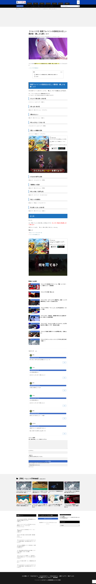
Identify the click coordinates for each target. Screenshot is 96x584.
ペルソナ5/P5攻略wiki (33, 67)
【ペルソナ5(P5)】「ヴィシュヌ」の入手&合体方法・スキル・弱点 (53, 308)
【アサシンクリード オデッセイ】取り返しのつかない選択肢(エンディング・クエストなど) (26, 525)
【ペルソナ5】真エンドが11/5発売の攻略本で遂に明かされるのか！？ (71, 492)
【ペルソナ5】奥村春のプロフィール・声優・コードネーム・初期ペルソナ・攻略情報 (53, 284)
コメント (38, 439)
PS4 (35, 3)
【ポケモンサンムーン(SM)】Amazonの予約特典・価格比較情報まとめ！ (23, 505)
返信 (64, 362)
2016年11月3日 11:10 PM (34, 426)
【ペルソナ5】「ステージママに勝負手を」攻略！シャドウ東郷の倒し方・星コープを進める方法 (53, 300)
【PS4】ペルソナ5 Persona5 (28, 8)
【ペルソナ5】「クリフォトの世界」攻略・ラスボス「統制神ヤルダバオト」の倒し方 (39, 505)
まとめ (36, 76)
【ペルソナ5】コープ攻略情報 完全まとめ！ (55, 492)
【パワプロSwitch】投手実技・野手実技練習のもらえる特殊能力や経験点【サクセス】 (26, 520)
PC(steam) (48, 3)
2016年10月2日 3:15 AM (34, 357)
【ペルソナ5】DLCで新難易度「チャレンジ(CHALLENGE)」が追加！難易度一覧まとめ (71, 505)
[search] (78, 6)
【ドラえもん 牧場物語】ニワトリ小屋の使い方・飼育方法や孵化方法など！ (26, 546)
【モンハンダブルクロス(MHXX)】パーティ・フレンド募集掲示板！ (26, 530)
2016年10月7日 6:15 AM (34, 370)
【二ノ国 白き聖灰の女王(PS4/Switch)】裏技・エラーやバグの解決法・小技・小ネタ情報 (26, 551)
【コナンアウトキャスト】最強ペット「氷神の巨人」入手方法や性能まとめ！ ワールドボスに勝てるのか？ (26, 556)
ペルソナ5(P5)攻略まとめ (35, 234)
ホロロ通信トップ (25, 576)
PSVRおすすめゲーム (54, 576)
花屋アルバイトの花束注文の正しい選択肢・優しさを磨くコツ (46, 74)
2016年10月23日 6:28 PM (34, 413)
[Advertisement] (48, 17)
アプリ (54, 3)
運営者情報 (55, 577)
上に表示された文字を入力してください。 (36, 456)
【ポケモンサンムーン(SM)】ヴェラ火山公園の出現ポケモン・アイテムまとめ (40, 492)
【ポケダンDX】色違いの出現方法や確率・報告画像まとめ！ (26, 535)
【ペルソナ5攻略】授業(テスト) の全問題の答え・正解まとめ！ (53, 332)
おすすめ (29, 3)
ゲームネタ (61, 3)
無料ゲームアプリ (63, 576)
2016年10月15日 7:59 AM (34, 398)
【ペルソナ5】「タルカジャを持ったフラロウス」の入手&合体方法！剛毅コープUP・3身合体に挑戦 (53, 324)
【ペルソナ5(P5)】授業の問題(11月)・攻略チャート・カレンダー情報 (55, 505)
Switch (42, 3)
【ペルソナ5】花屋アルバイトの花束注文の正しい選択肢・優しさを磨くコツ (45, 8)
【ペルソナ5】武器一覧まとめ (47, 292)
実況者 (67, 3)
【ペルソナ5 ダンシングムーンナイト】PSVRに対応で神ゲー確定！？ (53, 340)
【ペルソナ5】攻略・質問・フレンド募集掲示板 (25, 560)
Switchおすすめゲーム (43, 576)
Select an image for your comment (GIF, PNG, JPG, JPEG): (39, 462)
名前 (31, 450)
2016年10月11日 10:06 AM (35, 385)
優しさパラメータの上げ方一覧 (36, 232)
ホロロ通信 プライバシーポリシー (45, 577)
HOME (18, 8)
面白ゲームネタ (71, 576)
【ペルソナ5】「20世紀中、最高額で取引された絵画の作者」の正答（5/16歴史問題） (53, 316)
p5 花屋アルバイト (49, 36)
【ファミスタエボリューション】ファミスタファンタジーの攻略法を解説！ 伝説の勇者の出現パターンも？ (26, 541)
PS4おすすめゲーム (34, 576)
